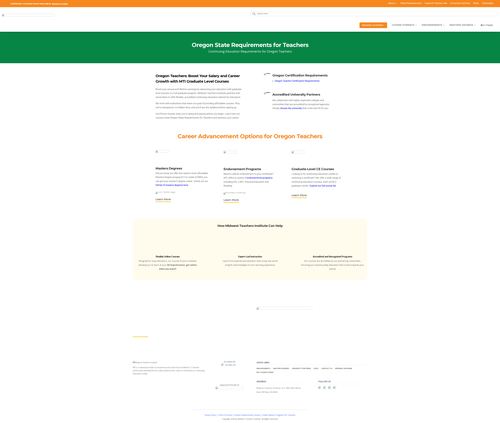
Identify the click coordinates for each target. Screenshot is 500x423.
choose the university (291, 108)
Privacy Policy (210, 415)
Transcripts (487, 3)
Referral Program (343, 368)
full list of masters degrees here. (172, 185)
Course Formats (403, 25)
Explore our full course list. (323, 185)
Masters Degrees (461, 25)
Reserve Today (60, 3)
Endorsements (432, 25)
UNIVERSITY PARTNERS (301, 368)
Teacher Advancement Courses (247, 415)
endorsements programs (260, 177)
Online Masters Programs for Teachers (278, 415)
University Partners (460, 3)
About (391, 3)
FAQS (316, 368)
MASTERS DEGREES (281, 368)
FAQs (476, 3)
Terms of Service (225, 415)
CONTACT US (326, 368)
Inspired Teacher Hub (436, 3)
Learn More (163, 199)
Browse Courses (372, 25)
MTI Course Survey (265, 372)
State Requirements (411, 3)
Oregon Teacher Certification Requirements (297, 80)
